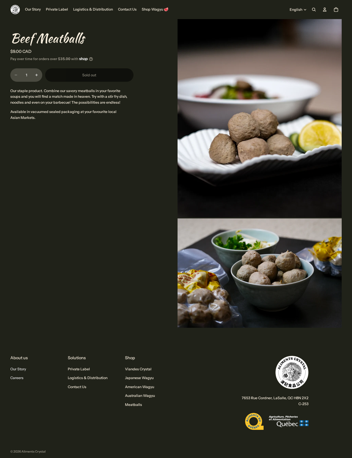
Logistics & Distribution (87, 377)
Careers (16, 377)
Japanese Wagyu (139, 377)
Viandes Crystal (138, 369)
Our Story (18, 369)
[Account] (324, 9)
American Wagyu (139, 387)
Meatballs (133, 404)
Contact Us (77, 387)
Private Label (79, 369)
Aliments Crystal (33, 451)
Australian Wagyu (140, 395)
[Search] (314, 9)
